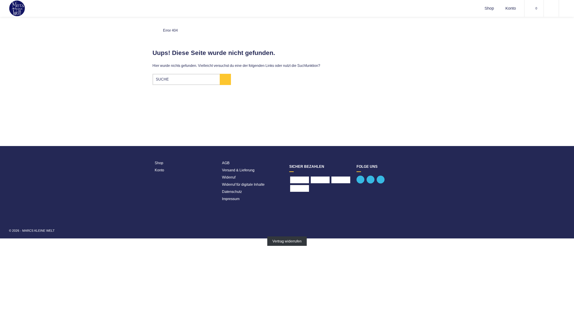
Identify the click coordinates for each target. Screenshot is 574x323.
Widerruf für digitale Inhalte (243, 184)
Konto (510, 8)
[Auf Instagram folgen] (381, 179)
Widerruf (228, 177)
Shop (489, 8)
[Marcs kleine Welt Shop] (154, 30)
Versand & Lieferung (238, 170)
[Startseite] (17, 8)
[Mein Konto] (551, 8)
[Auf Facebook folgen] (360, 179)
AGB (226, 163)
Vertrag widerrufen (287, 241)
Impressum (230, 199)
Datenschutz (232, 192)
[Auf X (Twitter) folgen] (370, 179)
